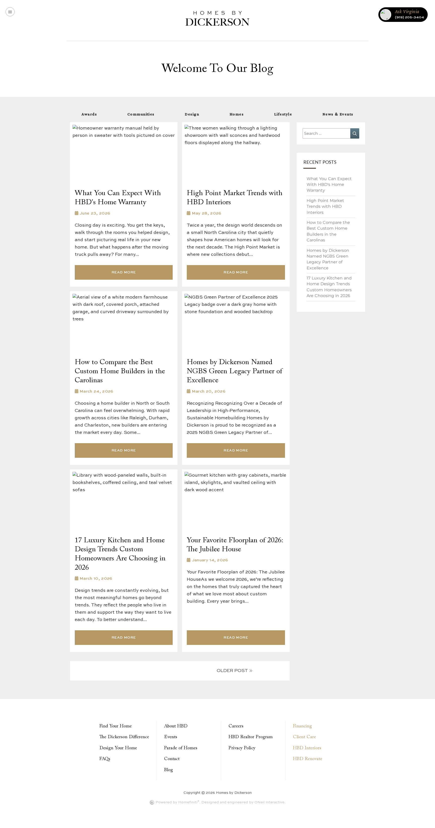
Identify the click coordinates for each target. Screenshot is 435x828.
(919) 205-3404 (409, 17)
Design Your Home (118, 748)
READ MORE (124, 272)
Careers (236, 726)
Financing (302, 726)
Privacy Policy (242, 748)
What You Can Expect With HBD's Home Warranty (329, 184)
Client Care (304, 737)
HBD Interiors (307, 748)
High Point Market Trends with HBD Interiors (325, 206)
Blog (168, 770)
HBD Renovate (307, 759)
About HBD (176, 726)
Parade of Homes (180, 748)
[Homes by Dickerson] (217, 18)
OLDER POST (232, 671)
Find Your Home (115, 726)
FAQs (104, 759)
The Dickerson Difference (124, 737)
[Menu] (10, 11)
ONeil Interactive (269, 802)
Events (170, 737)
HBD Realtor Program (251, 737)
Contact (171, 759)
